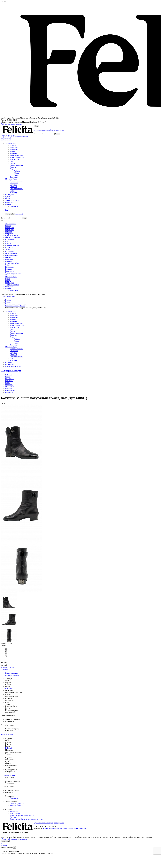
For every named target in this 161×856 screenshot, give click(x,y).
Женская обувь (10, 143)
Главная (8, 300)
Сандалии (13, 185)
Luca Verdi (9, 385)
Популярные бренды (11, 371)
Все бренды (9, 392)
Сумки (7, 196)
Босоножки (14, 147)
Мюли (16, 173)
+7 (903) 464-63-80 (8, 136)
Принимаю (5, 841)
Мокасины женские (17, 157)
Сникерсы (13, 167)
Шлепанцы (14, 177)
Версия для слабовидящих (12, 124)
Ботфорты (13, 153)
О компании (9, 204)
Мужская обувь (11, 179)
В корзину (5, 669)
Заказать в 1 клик (7, 667)
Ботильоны (14, 149)
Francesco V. (9, 379)
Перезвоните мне (21, 136)
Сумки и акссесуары (13, 273)
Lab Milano (9, 381)
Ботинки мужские (16, 181)
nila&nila (8, 389)
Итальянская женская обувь (15, 304)
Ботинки (13, 151)
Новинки (8, 269)
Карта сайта (15, 214)
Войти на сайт (6, 138)
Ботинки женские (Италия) (15, 306)
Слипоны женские (17, 165)
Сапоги (12, 163)
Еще (6, 210)
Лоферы (17, 171)
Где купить (9, 202)
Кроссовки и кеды (16, 155)
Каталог (8, 302)
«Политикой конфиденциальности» (14, 839)
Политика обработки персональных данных (26, 819)
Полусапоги (14, 159)
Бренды (8, 198)
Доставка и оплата (12, 200)
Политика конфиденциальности (22, 815)
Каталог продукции (17, 804)
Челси (16, 175)
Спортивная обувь (16, 189)
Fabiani (7, 377)
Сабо (11, 161)
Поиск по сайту (15, 813)
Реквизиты (14, 206)
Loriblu (7, 383)
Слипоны (13, 187)
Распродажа (9, 195)
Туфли (12, 169)
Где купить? (14, 817)
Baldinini (8, 375)
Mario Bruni (9, 387)
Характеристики (11, 673)
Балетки (13, 145)
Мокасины (14, 183)
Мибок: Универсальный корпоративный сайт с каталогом (64, 828)
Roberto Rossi (10, 390)
